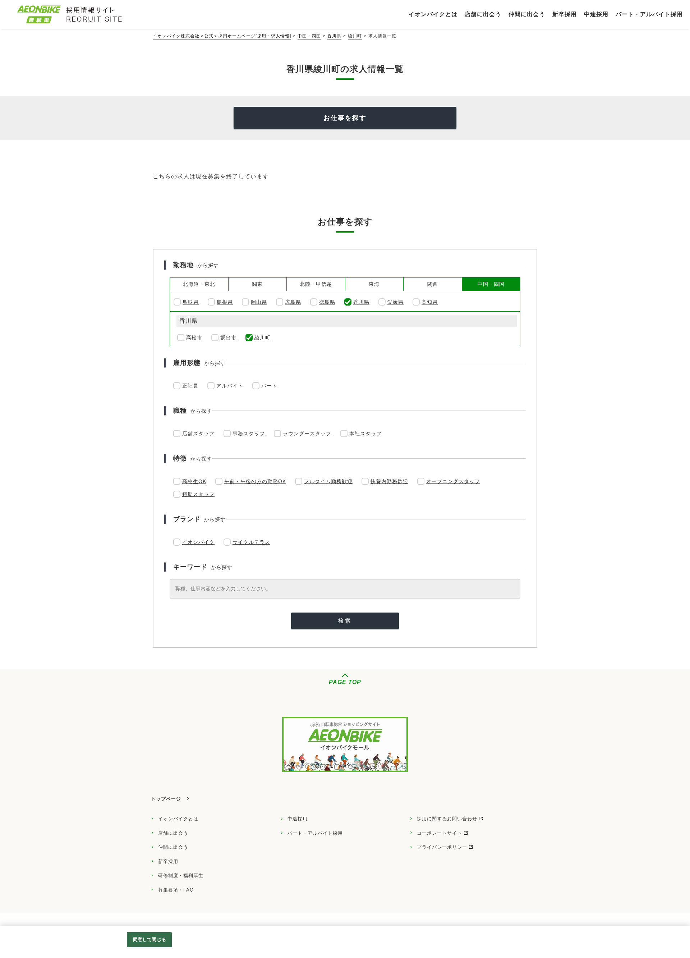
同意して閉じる (149, 939)
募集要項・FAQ (176, 890)
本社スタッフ (365, 433)
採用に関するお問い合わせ (447, 818)
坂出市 (228, 337)
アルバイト (229, 386)
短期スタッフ (198, 494)
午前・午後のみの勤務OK (255, 481)
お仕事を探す (345, 118)
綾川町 (355, 35)
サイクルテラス (251, 542)
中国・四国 (309, 35)
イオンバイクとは (178, 818)
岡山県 (259, 302)
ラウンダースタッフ (307, 433)
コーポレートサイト (439, 833)
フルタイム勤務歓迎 (328, 481)
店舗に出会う (173, 833)
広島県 (293, 302)
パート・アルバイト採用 (315, 833)
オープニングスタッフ (453, 481)
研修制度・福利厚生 (180, 875)
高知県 (430, 302)
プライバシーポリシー (442, 847)
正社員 (190, 386)
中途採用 (298, 818)
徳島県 (327, 302)
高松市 (194, 337)
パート (269, 386)
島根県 (225, 302)
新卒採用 (168, 861)
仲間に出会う (173, 847)
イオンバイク (198, 542)
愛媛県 (395, 302)
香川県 (334, 35)
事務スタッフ (249, 433)
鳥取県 (191, 302)
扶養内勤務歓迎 (389, 481)
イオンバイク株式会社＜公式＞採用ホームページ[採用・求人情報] (222, 35)
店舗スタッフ (198, 433)
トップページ (166, 799)
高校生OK (194, 481)
